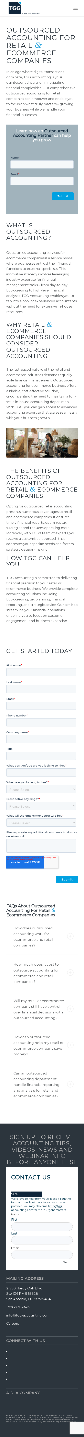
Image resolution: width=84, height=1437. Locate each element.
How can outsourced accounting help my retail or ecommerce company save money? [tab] (38, 1045)
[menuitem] (75, 8)
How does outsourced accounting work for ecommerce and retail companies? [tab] (33, 936)
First (14, 1219)
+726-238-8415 (18, 1307)
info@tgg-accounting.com (28, 1315)
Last (14, 1233)
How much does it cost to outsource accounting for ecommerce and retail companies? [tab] (36, 973)
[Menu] (75, 8)
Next (65, 1262)
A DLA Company (23, 1393)
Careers (12, 1323)
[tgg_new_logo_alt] (34, 8)
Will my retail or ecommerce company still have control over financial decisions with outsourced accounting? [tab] (38, 1009)
